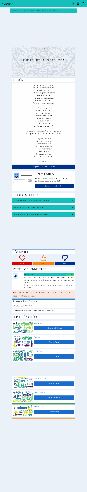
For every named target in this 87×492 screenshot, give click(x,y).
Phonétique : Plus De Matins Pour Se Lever (28, 208)
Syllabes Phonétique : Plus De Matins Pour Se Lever (31, 214)
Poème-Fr (8, 3)
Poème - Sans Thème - (54, 398)
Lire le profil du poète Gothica (54, 186)
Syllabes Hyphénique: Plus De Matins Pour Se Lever (31, 201)
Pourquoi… (37, 337)
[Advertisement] (43, 30)
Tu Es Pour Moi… (39, 407)
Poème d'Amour (54, 342)
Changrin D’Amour (40, 378)
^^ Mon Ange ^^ (39, 351)
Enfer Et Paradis (39, 392)
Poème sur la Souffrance (54, 328)
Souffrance (38, 323)
